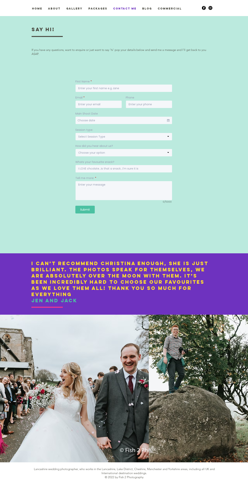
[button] (54, 9)
